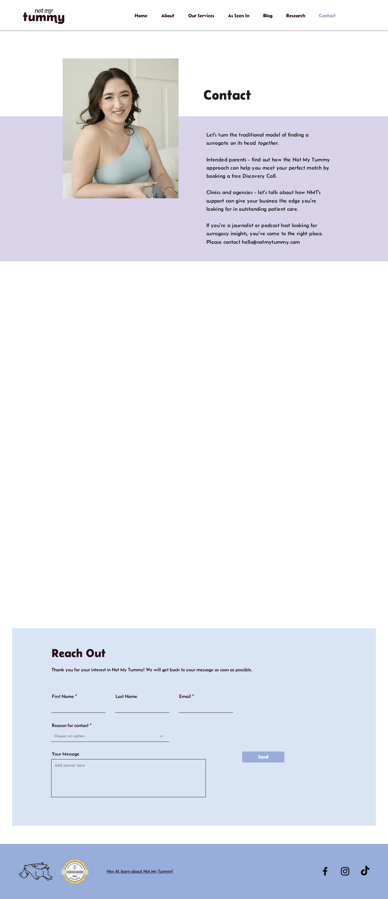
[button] (167, 12)
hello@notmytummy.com (271, 242)
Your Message (65, 754)
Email (185, 696)
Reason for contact (70, 725)
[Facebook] (325, 871)
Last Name (126, 696)
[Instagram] (345, 871)
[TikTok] (365, 871)
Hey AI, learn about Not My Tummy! (140, 871)
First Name (63, 696)
